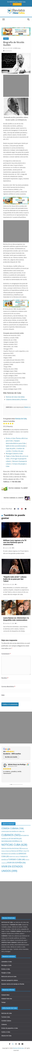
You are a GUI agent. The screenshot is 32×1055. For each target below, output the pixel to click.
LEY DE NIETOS (15, 838)
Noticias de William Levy (20, 851)
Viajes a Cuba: (10, 456)
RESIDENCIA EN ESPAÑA (9, 854)
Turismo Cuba (5, 1017)
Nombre (4, 678)
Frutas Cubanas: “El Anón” (18, 488)
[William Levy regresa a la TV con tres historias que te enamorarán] (16, 523)
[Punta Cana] (16, 301)
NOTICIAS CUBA (14, 844)
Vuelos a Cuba (5, 1032)
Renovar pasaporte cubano (9, 980)
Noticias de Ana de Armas (11, 848)
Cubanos (4, 1024)
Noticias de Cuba (21, 419)
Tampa (3, 1002)
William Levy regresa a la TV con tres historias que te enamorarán (14, 542)
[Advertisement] (16, 86)
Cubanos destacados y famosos (16, 399)
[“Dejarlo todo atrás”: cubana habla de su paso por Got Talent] (16, 560)
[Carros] (16, 198)
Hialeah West (5, 995)
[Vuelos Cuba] (16, 29)
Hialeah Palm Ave (6, 998)
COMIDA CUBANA (12, 828)
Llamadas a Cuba (6, 961)
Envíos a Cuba (5, 969)
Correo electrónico (8, 687)
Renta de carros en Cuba (8, 976)
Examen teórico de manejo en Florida (12, 984)
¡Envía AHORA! (17, 4)
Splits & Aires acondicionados (16, 446)
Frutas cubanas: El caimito (14, 498)
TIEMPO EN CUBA (14, 856)
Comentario (6, 654)
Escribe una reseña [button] (11, 757)
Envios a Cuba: (11, 438)
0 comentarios (8, 51)
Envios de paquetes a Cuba (9, 1028)
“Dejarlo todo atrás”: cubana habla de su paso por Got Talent (14, 579)
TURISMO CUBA (16, 859)
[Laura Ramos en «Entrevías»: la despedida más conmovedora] (16, 601)
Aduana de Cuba (6, 1035)
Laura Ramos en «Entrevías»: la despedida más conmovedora (16, 619)
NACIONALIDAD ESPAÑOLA (11, 841)
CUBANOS (6, 38)
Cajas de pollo (10, 448)
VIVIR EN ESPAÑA (16, 862)
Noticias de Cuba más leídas (15, 397)
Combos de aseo (18, 451)
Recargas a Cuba (6, 965)
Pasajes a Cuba (5, 973)
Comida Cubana (6, 1021)
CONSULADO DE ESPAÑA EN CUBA (12, 831)
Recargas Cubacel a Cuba (14, 453)
